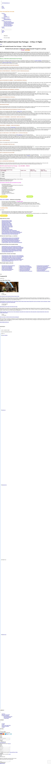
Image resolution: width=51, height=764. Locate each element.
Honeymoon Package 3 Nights (7, 220)
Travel (1, 39)
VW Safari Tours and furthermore (25, 268)
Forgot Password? (3, 742)
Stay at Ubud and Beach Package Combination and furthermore (12, 232)
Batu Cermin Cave (20, 134)
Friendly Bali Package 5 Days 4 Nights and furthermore (11, 231)
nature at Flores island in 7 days (8, 251)
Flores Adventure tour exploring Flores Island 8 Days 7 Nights (12, 250)
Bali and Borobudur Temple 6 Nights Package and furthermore (12, 249)
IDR (2, 6)
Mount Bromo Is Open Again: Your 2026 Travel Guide (8, 306)
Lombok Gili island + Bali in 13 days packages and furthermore (12, 242)
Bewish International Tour (8, 716)
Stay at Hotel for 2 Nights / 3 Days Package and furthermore (11, 258)
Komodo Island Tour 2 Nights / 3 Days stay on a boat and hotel (12, 257)
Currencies (1, 731)
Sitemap (3, 727)
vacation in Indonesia (38, 60)
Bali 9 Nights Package (5, 227)
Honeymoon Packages (7, 19)
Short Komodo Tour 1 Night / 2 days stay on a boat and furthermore (12, 255)
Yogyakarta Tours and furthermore (42, 266)
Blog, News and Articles (6, 714)
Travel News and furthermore (41, 269)
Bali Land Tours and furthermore (7, 266)
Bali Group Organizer (7, 717)
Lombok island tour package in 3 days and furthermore (10, 237)
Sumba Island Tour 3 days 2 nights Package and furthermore (11, 246)
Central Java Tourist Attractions (9, 22)
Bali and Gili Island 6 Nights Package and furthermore (10, 238)
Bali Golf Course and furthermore (25, 269)
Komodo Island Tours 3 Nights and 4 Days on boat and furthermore (12, 259)
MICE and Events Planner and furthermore (44, 267)
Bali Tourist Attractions (7, 21)
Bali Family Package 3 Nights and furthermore (9, 230)
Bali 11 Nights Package (5, 228)
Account (3, 723)
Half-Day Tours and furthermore (7, 267)
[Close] (1, 736)
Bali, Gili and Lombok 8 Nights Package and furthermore (11, 240)
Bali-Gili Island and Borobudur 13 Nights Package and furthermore (12, 248)
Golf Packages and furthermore (24, 270)
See (2, 251)
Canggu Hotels (6, 718)
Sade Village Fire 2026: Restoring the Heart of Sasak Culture (9, 296)
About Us (3, 713)
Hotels (5, 14)
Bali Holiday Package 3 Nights (7, 224)
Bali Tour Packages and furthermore (7, 269)
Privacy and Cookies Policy (6, 725)
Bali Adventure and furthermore (25, 265)
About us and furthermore (41, 270)
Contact (3, 724)
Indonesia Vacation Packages (7, 62)
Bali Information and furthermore (42, 268)
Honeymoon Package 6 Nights (7, 221)
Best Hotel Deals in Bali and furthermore (8, 265)
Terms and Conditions (5, 726)
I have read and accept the (9, 752)
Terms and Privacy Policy (14, 752)
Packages (3, 17)
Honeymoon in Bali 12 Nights (7, 223)
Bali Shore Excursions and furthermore (26, 267)
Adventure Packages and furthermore (25, 266)
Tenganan (28, 155)
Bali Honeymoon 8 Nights (6, 222)
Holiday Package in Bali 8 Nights (7, 226)
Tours (5, 15)
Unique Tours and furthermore (7, 270)
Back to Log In (2, 763)
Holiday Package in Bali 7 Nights (7, 225)
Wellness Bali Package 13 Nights (7, 229)
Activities (5, 16)
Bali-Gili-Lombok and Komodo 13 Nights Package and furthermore (12, 247)
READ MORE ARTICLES (4, 322)
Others (3, 20)
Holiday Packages (7, 18)
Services (3, 13)
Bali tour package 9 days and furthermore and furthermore (11, 233)
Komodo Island (13, 127)
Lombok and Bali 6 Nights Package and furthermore (10, 239)
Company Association (5, 715)
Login (3, 7)
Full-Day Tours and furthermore (7, 268)
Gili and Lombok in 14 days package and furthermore (10, 241)
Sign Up (3, 8)
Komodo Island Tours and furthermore (43, 265)
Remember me (3, 741)
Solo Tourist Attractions (7, 24)
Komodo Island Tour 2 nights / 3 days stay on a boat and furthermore (13, 256)
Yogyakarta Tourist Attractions (9, 23)
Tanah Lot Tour (19, 111)
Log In (9, 754)
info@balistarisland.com (6, 2)
